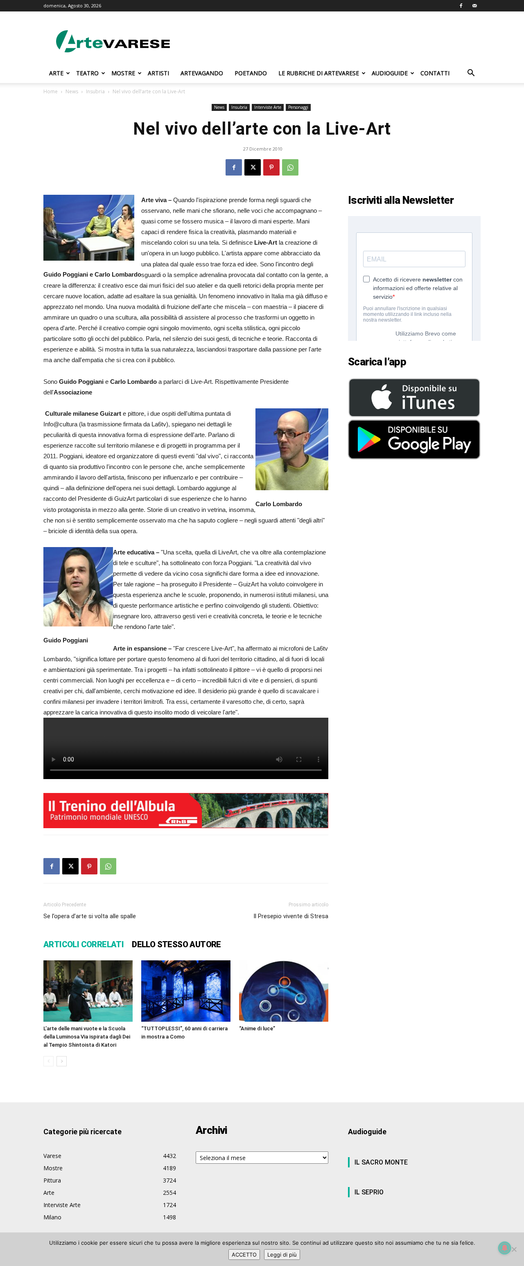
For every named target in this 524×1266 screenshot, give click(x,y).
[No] (514, 1249)
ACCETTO (244, 1254)
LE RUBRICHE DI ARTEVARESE (318, 73)
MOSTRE (123, 73)
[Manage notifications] (504, 1248)
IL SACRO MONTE (381, 1162)
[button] (471, 74)
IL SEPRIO (369, 1192)
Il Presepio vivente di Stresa (290, 916)
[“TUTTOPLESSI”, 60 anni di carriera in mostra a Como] (185, 991)
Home (50, 91)
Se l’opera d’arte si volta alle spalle (89, 916)
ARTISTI (158, 73)
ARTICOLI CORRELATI (83, 944)
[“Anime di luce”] (283, 991)
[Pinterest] (271, 167)
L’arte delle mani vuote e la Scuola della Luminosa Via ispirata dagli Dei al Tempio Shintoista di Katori (86, 1036)
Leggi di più (282, 1254)
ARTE (56, 73)
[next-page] (61, 1061)
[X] (252, 167)
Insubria (95, 91)
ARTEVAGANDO (202, 73)
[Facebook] (461, 5)
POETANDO (251, 73)
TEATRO (87, 73)
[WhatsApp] (290, 167)
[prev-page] (48, 1061)
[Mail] (474, 5)
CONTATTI (434, 73)
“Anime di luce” (257, 1028)
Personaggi (298, 107)
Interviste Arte (267, 107)
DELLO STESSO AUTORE (176, 944)
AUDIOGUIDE (390, 73)
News (72, 91)
